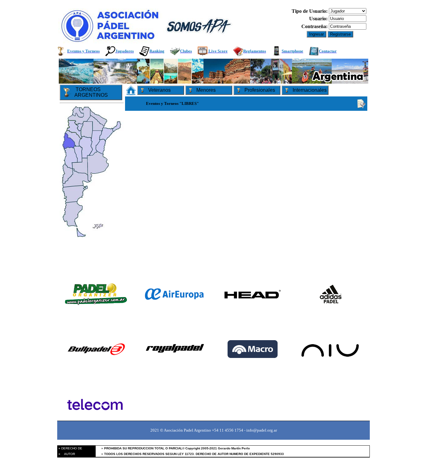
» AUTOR (66, 454)
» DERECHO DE (70, 448)
